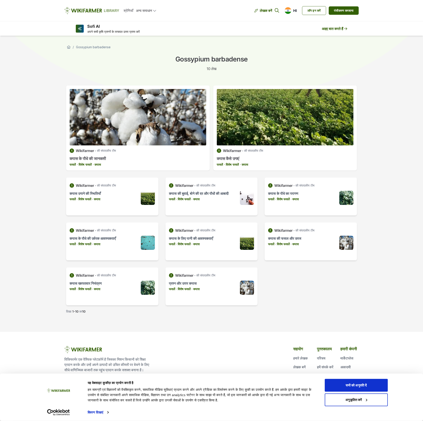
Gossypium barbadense (93, 47)
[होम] (68, 47)
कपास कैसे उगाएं (228, 158)
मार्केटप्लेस (346, 358)
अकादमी (345, 367)
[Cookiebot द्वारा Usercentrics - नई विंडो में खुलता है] (58, 412)
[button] (290, 10)
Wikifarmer (85, 150)
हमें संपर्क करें (325, 367)
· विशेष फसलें (84, 164)
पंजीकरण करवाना (343, 10)
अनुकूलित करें (353, 399)
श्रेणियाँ (128, 10)
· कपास (97, 164)
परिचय (321, 358)
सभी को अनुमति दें (356, 385)
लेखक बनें (266, 10)
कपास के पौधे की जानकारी (88, 158)
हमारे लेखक (300, 358)
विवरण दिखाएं (95, 412)
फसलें (73, 164)
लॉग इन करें (314, 10)
